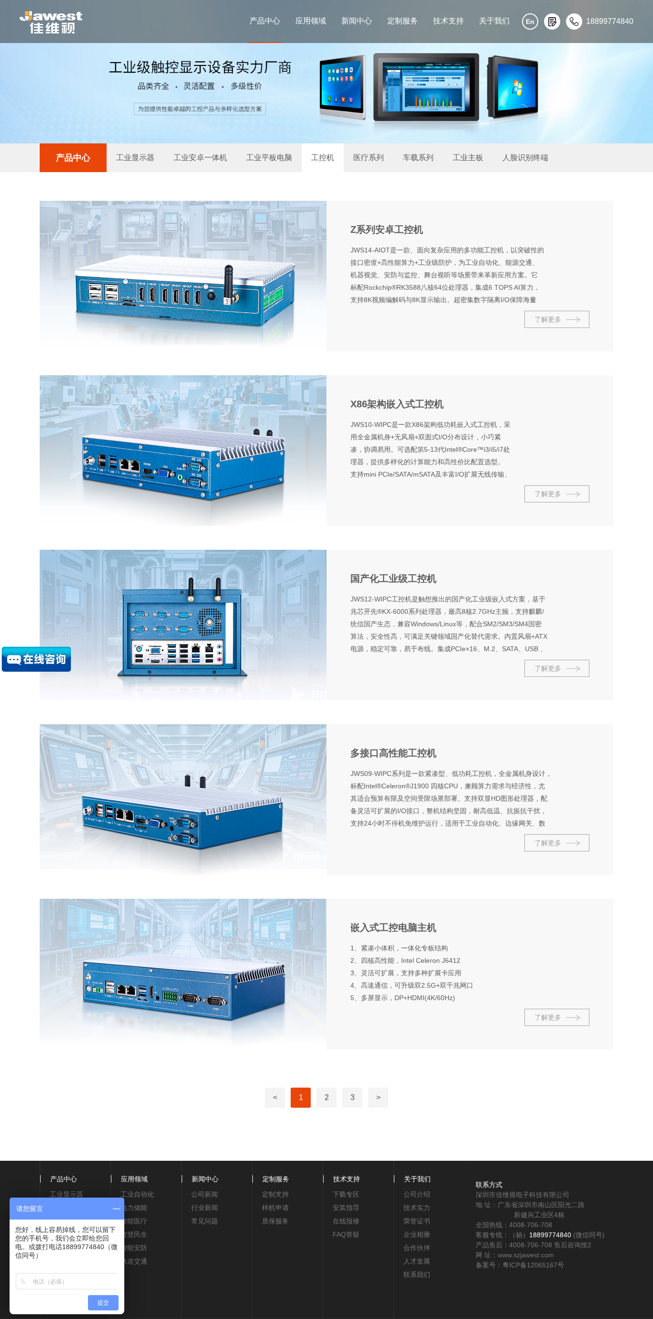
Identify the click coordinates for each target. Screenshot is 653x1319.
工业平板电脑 (269, 157)
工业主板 (468, 157)
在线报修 (346, 1221)
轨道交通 (133, 1261)
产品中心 (265, 21)
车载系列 (418, 157)
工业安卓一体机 (200, 157)
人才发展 (416, 1261)
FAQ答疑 (346, 1234)
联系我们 (416, 1274)
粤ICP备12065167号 (533, 1265)
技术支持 (448, 21)
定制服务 (402, 21)
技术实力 (416, 1207)
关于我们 (494, 21)
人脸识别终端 (525, 157)
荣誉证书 (416, 1221)
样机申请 (275, 1207)
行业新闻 (204, 1207)
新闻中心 (356, 21)
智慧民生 (133, 1234)
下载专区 (346, 1194)
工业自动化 (137, 1194)
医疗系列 (368, 157)
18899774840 (550, 1235)
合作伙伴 (416, 1248)
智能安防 (133, 1248)
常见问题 (204, 1221)
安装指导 (346, 1207)
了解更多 (547, 319)
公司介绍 (416, 1194)
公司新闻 (204, 1194)
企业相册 (416, 1234)
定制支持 (275, 1194)
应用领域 (310, 21)
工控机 (322, 157)
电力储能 (133, 1207)
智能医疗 (133, 1221)
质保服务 (275, 1221)
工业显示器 (135, 157)
